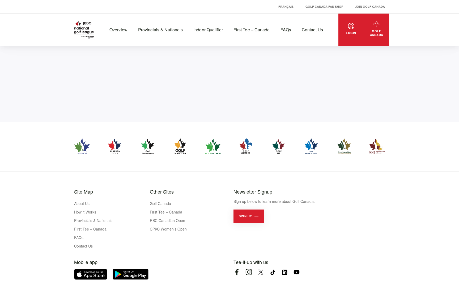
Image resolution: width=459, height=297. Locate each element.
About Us (82, 203)
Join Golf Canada (370, 7)
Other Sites (162, 191)
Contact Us (312, 30)
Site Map (83, 191)
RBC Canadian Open (167, 220)
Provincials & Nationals (160, 30)
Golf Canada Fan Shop (324, 7)
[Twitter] (260, 272)
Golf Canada (160, 203)
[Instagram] (248, 272)
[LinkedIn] (284, 272)
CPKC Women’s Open (168, 229)
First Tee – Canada (251, 30)
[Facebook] (236, 272)
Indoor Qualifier (208, 30)
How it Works (85, 212)
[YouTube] (296, 272)
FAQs (285, 30)
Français (286, 7)
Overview (118, 30)
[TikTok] (272, 272)
